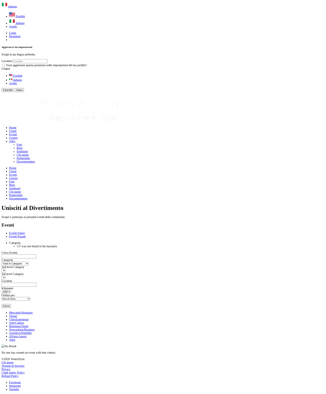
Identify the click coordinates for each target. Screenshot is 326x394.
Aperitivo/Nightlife (20, 333)
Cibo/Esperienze (19, 319)
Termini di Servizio (13, 365)
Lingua (6, 68)
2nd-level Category (13, 267)
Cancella (7, 90)
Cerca (6, 306)
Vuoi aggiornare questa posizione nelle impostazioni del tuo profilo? (46, 65)
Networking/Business (22, 329)
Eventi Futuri (17, 233)
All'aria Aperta (17, 336)
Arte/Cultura (16, 322)
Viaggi (13, 316)
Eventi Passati (17, 236)
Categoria (7, 260)
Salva (19, 90)
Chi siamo (8, 362)
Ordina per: (8, 295)
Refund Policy (10, 376)
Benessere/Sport (18, 326)
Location (7, 61)
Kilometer (7, 288)
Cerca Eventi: (10, 252)
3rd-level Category (13, 274)
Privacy (6, 369)
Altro (12, 339)
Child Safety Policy (13, 372)
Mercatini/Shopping (21, 312)
